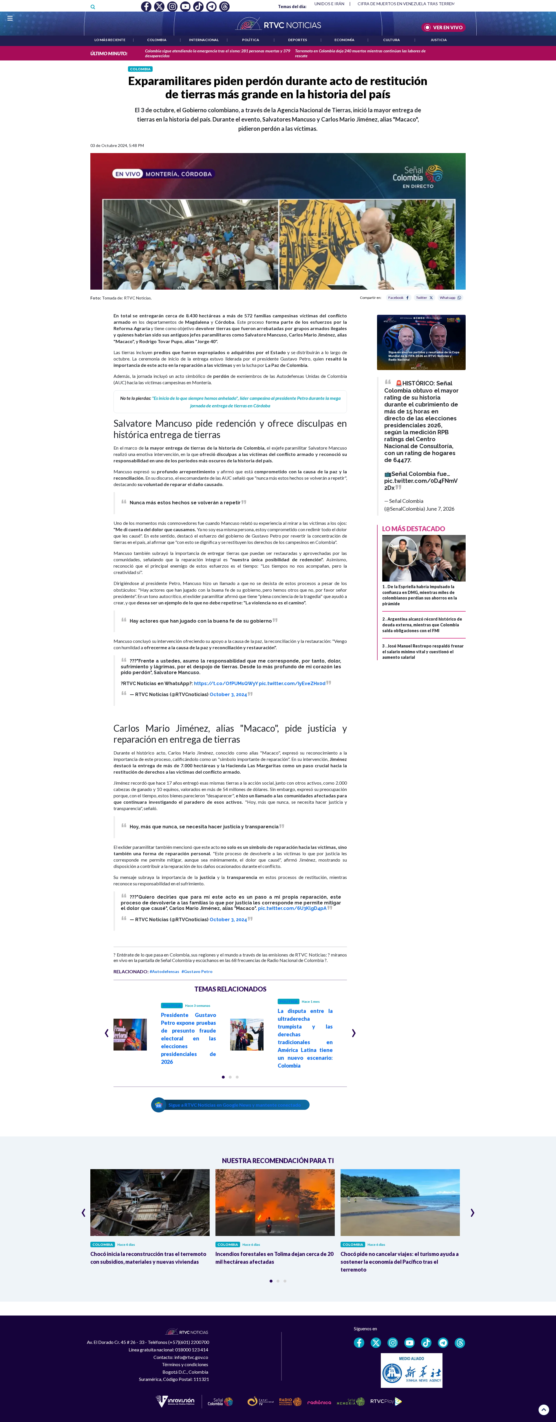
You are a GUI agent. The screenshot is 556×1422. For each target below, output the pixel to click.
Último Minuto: (108, 53)
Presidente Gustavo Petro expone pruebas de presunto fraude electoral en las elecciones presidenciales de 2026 (188, 1038)
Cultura (391, 40)
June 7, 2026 (440, 508)
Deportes (297, 40)
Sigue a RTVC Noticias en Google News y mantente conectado (235, 1105)
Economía (344, 40)
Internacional (204, 40)
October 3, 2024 (228, 694)
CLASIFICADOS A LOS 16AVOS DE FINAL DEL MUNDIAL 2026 (415, 3)
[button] (223, 1077)
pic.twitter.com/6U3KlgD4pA (292, 908)
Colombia (157, 40)
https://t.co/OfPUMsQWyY (226, 683)
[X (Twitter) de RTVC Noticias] (376, 1343)
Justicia (439, 40)
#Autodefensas (164, 971)
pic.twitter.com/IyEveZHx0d (292, 683)
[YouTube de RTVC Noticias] (409, 1343)
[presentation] (106, 1030)
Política (250, 40)
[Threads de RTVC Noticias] (460, 1343)
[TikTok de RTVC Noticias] (426, 1343)
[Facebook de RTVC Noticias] (359, 1343)
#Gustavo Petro (197, 971)
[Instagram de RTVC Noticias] (392, 1343)
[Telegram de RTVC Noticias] (443, 1343)
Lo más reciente (109, 40)
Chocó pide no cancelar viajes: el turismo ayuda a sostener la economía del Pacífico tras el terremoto (400, 1262)
